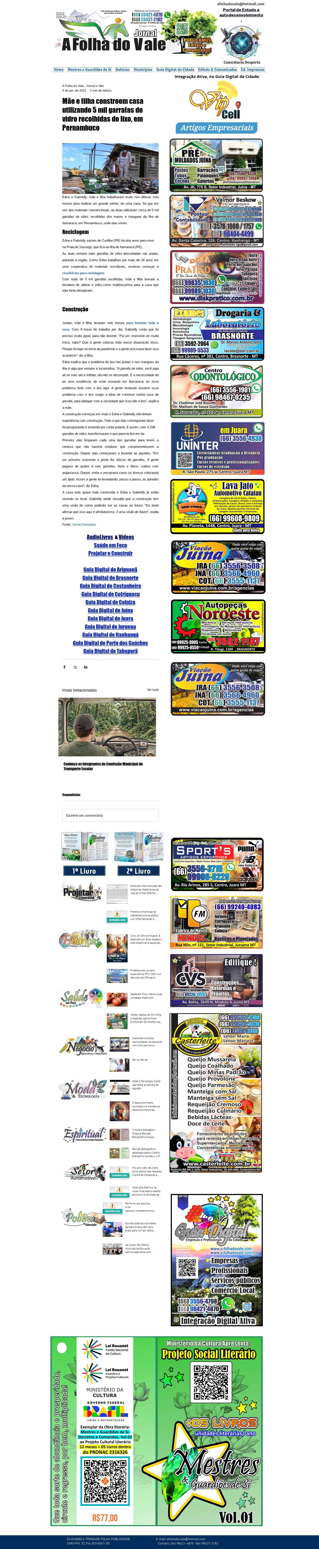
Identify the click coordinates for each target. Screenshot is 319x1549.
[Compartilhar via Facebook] (64, 667)
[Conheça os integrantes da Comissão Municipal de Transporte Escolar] (110, 727)
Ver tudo (153, 689)
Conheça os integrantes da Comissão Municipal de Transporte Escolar (103, 766)
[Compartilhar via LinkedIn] (86, 667)
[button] (143, 69)
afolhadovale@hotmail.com (186, 1539)
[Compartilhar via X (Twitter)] (75, 667)
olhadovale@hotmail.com (242, 4)
